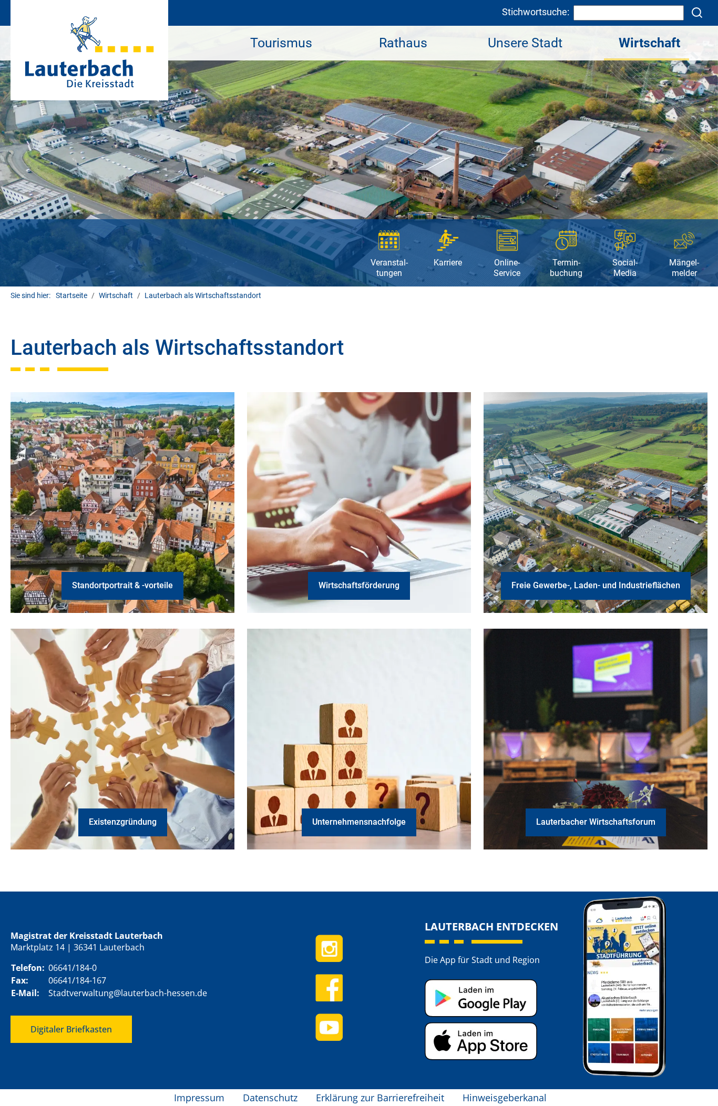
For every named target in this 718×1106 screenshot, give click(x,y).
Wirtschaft (649, 42)
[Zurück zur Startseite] (89, 50)
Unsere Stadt (525, 42)
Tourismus (281, 42)
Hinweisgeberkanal (505, 1097)
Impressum (199, 1097)
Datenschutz (270, 1097)
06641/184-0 (72, 968)
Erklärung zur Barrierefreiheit (380, 1097)
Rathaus (403, 42)
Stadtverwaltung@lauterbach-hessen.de (127, 993)
